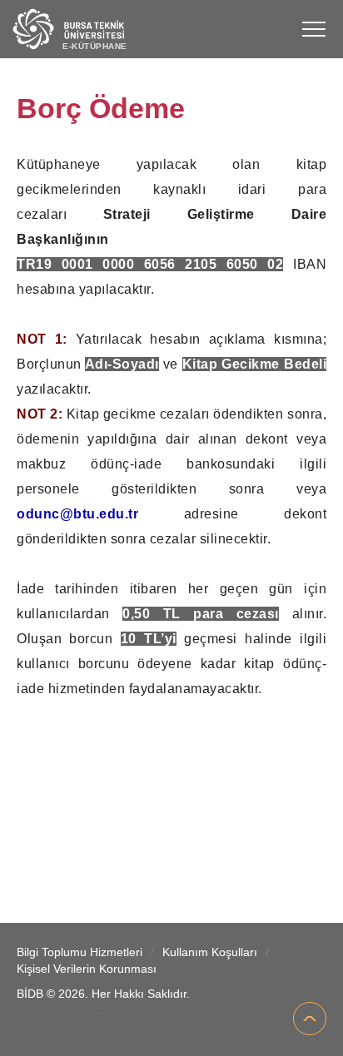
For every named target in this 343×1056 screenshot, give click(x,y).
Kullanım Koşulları (209, 952)
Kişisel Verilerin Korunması (87, 968)
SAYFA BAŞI (309, 1018)
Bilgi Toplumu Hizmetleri (79, 952)
